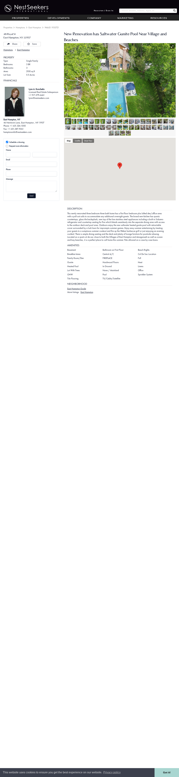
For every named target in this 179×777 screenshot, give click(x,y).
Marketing (125, 18)
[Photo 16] (154, 121)
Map (69, 140)
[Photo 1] (68, 121)
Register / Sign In (103, 11)
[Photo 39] (111, 133)
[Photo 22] (79, 127)
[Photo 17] (160, 121)
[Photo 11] (125, 121)
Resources (159, 18)
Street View (88, 140)
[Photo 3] (79, 121)
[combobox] (145, 11)
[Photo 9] (114, 121)
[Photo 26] (102, 127)
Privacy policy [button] (112, 772)
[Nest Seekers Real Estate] (24, 8)
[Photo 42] (128, 133)
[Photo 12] (131, 121)
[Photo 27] (108, 127)
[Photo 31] (131, 127)
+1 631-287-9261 (16, 128)
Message (9, 179)
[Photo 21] (73, 127)
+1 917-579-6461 (37, 95)
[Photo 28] (114, 127)
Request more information (18, 146)
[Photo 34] (148, 127)
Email (8, 159)
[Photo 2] (73, 121)
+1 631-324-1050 (18, 125)
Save (34, 43)
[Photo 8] (108, 121)
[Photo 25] (96, 127)
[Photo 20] (68, 127)
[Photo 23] (85, 127)
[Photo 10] (119, 121)
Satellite (77, 140)
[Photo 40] (116, 133)
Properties (20, 18)
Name (8, 150)
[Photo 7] (102, 121)
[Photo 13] (137, 121)
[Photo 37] (165, 127)
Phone (8, 169)
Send (31, 195)
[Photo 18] (165, 121)
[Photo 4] (85, 121)
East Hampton (34, 27)
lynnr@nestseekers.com (39, 98)
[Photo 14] (143, 121)
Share (14, 43)
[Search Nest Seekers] (174, 10)
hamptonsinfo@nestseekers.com (17, 132)
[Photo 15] (148, 121)
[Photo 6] (97, 121)
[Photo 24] (91, 127)
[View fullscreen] (172, 46)
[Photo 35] (154, 127)
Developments (59, 18)
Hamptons (20, 27)
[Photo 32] (137, 127)
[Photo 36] (159, 127)
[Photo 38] (171, 127)
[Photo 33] (142, 127)
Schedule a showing (16, 142)
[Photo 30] (125, 127)
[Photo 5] (91, 121)
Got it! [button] (167, 772)
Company (94, 18)
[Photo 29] (119, 127)
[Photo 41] (122, 133)
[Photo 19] (171, 121)
